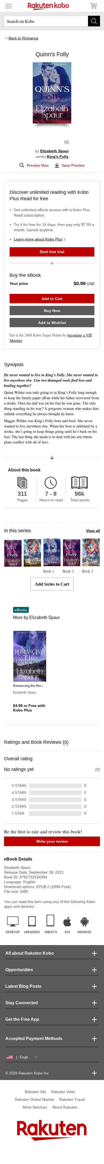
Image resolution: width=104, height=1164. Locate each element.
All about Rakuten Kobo (29, 953)
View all (93, 531)
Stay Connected (21, 1003)
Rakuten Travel (72, 1099)
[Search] (94, 21)
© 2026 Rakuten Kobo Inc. (27, 1073)
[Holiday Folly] (13, 564)
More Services (35, 1107)
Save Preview (73, 165)
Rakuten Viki (35, 1092)
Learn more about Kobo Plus (38, 239)
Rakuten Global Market (34, 1099)
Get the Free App (22, 1019)
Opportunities (19, 969)
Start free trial (52, 252)
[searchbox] (52, 21)
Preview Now (38, 165)
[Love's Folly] (32, 564)
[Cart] (93, 6)
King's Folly (58, 156)
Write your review (52, 841)
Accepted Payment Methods (33, 1038)
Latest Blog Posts (23, 986)
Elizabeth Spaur (54, 151)
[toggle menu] (8, 6)
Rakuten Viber (63, 1092)
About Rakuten (64, 1107)
